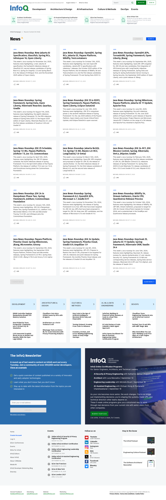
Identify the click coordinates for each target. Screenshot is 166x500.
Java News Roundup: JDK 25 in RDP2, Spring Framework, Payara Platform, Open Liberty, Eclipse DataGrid (81, 103)
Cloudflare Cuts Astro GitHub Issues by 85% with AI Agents (53, 315)
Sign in (151, 2)
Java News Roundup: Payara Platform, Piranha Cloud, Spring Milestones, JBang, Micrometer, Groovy (32, 242)
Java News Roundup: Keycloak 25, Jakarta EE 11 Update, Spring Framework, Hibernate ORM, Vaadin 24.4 (131, 243)
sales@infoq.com (32, 493)
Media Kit (13, 464)
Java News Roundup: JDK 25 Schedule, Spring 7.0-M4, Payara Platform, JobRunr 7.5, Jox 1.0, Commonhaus (32, 151)
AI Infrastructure (85, 9)
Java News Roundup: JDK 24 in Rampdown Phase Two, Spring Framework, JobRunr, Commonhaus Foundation (31, 197)
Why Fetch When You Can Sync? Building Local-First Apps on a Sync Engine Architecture (141, 334)
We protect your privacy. (18, 414)
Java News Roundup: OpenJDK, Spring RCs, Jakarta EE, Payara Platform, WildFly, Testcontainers (82, 55)
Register (141, 2)
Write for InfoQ (15, 450)
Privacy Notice (114, 493)
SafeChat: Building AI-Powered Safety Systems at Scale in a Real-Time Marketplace (112, 316)
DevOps (125, 9)
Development (39, 9)
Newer (138, 39)
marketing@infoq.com (67, 493)
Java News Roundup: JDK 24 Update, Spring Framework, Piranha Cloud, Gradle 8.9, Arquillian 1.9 (81, 242)
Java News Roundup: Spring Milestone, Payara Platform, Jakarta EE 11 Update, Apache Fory (133, 103)
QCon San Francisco (59, 464)
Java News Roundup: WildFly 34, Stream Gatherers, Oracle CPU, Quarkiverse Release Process (129, 196)
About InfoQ (14, 457)
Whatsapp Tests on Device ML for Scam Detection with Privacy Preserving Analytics (53, 332)
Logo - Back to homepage (19, 8)
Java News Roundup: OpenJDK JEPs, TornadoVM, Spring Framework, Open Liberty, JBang (132, 55)
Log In (12, 439)
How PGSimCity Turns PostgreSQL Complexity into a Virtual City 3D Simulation (21, 325)
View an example (18, 367)
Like (17, 84)
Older (150, 39)
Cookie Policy (139, 493)
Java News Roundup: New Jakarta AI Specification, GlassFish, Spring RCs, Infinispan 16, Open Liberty (31, 55)
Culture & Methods (107, 9)
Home (12, 432)
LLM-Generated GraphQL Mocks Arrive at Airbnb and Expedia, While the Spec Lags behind (23, 336)
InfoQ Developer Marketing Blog (21, 468)
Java (14, 49)
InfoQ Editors (14, 454)
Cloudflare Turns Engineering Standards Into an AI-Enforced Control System (142, 316)
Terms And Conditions (127, 493)
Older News (148, 282)
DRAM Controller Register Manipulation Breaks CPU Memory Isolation (22, 315)
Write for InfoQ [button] (83, 3)
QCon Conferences (17, 443)
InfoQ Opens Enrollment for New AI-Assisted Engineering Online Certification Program (112, 336)
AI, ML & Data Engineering (108, 304)
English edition (70, 3)
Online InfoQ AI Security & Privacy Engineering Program (64, 437)
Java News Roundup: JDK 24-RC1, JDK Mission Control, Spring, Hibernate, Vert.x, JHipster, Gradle (132, 151)
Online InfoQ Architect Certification (65, 444)
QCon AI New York (58, 469)
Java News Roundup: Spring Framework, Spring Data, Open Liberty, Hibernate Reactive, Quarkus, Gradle (32, 104)
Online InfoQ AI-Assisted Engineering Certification (65, 457)
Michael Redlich (19, 81)
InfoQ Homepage (15, 32)
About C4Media (15, 461)
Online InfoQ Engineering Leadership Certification (65, 450)
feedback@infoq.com (17, 493)
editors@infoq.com (49, 493)
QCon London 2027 (59, 475)
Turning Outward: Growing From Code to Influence (82, 325)
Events (134, 9)
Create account (16, 435)
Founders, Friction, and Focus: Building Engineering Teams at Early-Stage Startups (83, 334)
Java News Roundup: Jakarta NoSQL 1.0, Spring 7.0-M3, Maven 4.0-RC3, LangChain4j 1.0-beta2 (81, 151)
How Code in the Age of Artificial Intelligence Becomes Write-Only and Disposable (82, 316)
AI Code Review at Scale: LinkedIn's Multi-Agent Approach (111, 326)
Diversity (13, 472)
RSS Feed (22, 38)
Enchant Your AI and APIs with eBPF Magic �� (141, 325)
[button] (28, 410)
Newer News (17, 282)
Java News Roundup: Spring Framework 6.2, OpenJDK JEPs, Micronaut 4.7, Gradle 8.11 (78, 196)
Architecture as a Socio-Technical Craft (52, 323)
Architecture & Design (61, 9)
